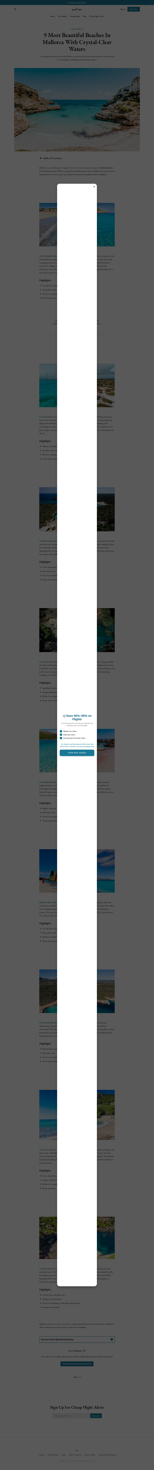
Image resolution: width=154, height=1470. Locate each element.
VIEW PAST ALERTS (77, 753)
